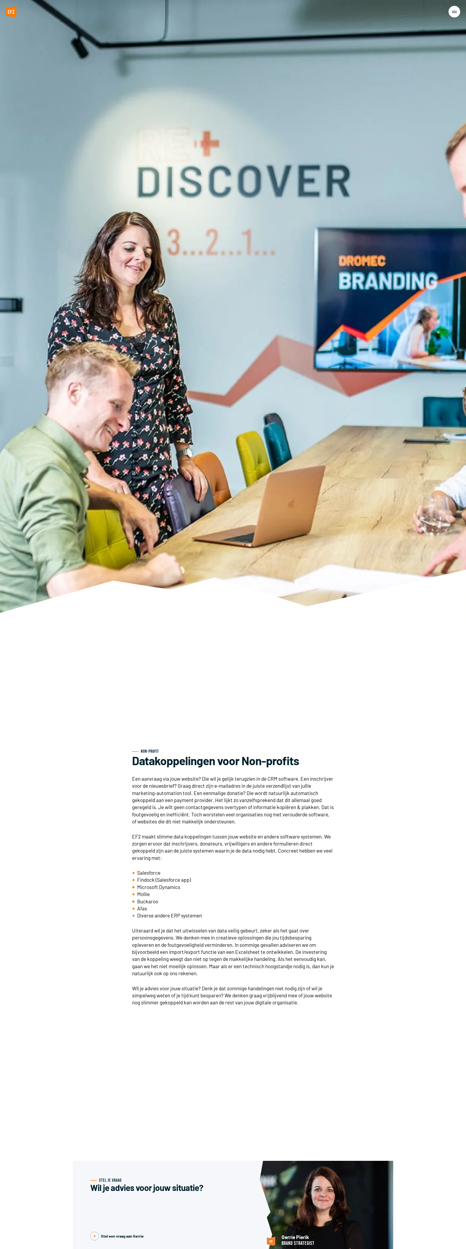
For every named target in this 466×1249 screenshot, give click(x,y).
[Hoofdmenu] (454, 11)
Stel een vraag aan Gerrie (122, 1236)
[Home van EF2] (11, 12)
